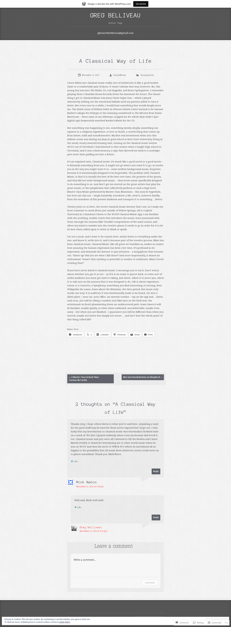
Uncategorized (147, 75)
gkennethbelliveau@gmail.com (115, 33)
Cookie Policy (64, 622)
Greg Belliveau (115, 15)
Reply (156, 471)
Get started (141, 4)
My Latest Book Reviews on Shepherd (142, 377)
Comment (150, 582)
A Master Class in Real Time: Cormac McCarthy (84, 378)
